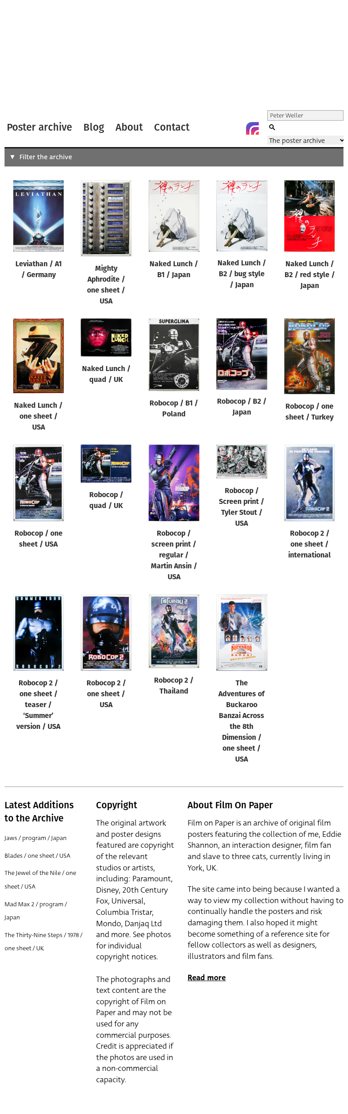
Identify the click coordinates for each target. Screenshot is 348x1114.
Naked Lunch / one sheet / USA (38, 416)
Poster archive (39, 127)
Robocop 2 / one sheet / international (309, 544)
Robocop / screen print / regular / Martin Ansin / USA (174, 555)
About (129, 127)
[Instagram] (252, 128)
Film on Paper (29, 56)
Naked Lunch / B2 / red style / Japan (310, 275)
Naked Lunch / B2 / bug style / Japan (242, 274)
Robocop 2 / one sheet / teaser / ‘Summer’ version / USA (38, 705)
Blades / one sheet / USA (37, 855)
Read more (207, 977)
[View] (38, 218)
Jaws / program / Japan (36, 838)
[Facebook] (234, 128)
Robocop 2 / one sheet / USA (106, 694)
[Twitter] (216, 128)
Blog (93, 127)
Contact (171, 127)
